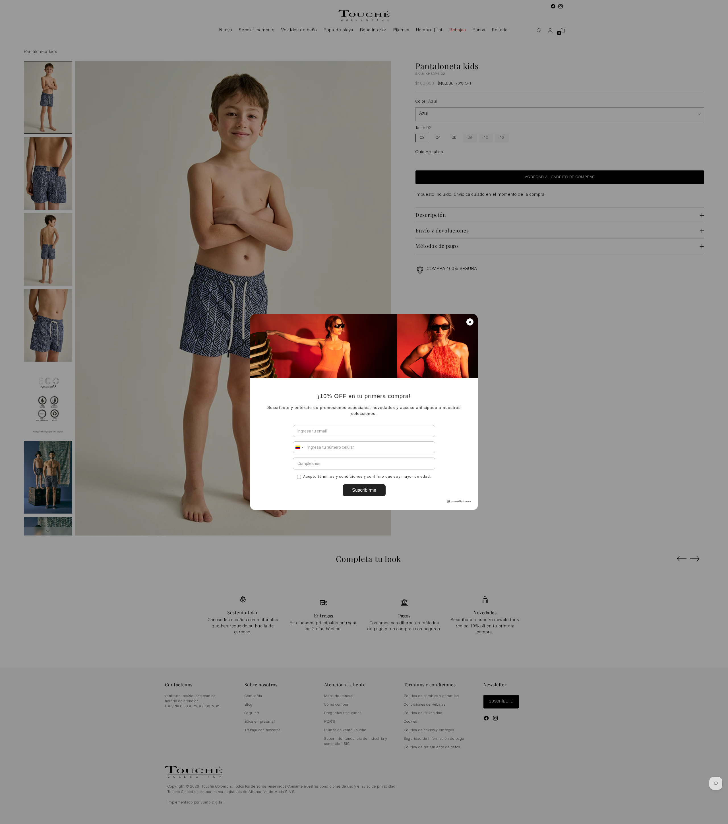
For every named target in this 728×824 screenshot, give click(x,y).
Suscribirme (364, 490)
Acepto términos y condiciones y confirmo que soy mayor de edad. (367, 476)
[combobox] (299, 447)
